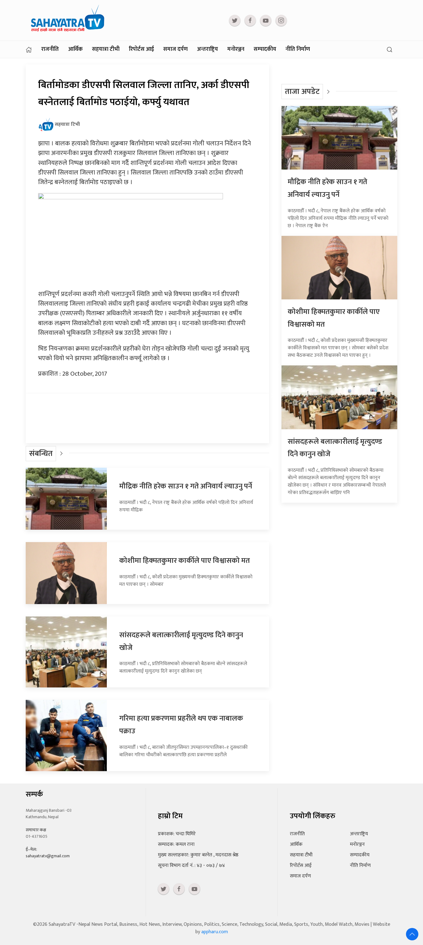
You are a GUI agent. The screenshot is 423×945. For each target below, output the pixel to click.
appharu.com (214, 932)
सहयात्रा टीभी (106, 49)
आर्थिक (75, 49)
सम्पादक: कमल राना (176, 844)
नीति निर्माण (298, 49)
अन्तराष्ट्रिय (207, 49)
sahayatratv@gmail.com (48, 855)
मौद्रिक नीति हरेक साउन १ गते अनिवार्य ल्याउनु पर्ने (185, 486)
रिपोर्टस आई (141, 49)
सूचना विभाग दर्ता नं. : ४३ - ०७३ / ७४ (191, 865)
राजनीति (50, 49)
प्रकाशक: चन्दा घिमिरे (177, 834)
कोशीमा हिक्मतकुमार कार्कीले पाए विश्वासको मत (184, 560)
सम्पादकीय (265, 49)
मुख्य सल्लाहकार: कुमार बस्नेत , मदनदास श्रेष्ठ (198, 855)
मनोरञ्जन (235, 49)
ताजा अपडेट (302, 91)
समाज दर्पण (175, 49)
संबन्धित (41, 453)
